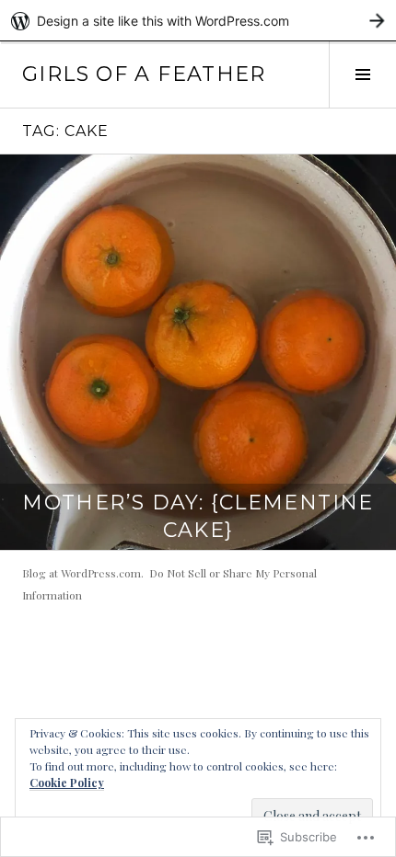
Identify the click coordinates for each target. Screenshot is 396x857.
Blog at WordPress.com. (83, 573)
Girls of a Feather (144, 74)
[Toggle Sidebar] (362, 74)
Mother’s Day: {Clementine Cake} (197, 516)
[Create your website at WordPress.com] (198, 20)
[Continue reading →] (198, 352)
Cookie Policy (66, 782)
